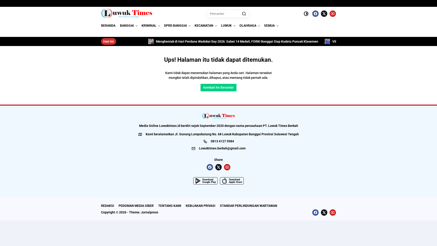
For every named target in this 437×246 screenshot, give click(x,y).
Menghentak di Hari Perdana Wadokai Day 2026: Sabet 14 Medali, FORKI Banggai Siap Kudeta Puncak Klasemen (231, 41)
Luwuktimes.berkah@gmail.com (222, 148)
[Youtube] (333, 13)
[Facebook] (315, 13)
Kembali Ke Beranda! (218, 87)
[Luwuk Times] (127, 13)
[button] (244, 14)
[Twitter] (324, 13)
